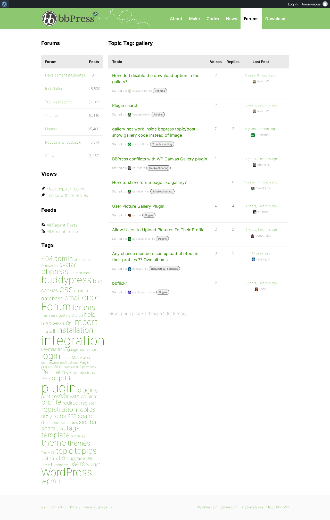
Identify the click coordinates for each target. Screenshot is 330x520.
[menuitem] (4, 4)
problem (89, 396)
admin (63, 258)
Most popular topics (65, 188)
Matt (269, 507)
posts (57, 396)
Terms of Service (95, 507)
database (52, 298)
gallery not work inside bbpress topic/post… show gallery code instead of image (155, 132)
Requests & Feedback (164, 268)
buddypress (66, 279)
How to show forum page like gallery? (149, 182)
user (47, 463)
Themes (160, 90)
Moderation (81, 357)
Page (84, 362)
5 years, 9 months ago (260, 75)
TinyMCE (48, 452)
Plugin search (125, 105)
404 (47, 258)
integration (73, 340)
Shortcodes (69, 423)
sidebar (88, 421)
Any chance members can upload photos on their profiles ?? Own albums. (155, 256)
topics (85, 451)
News (231, 18)
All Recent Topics (63, 231)
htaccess (51, 323)
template (55, 435)
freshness (49, 315)
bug (98, 281)
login (50, 355)
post (45, 396)
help (89, 314)
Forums (251, 18)
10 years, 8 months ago (260, 105)
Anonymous (49, 266)
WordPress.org (207, 507)
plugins (88, 390)
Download (275, 18)
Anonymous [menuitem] (311, 4)
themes (79, 443)
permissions (84, 372)
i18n (67, 323)
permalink (89, 367)
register (88, 403)
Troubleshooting (162, 144)
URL (89, 458)
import (85, 322)
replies (87, 409)
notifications (69, 362)
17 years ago (261, 253)
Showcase (53, 155)
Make (194, 18)
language (70, 349)
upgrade (77, 458)
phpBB (61, 378)
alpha (92, 260)
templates (78, 436)
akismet (80, 260)
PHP (45, 378)
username (61, 465)
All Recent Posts (62, 225)
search (87, 416)
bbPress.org (68, 18)
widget (93, 464)
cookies (49, 290)
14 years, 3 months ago (260, 206)
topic (64, 450)
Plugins (158, 114)
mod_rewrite (50, 362)
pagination (51, 366)
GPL (44, 507)
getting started (71, 315)
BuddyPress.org (252, 507)
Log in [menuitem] (293, 4)
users (77, 464)
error (90, 297)
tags (73, 428)
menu (66, 357)
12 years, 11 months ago (260, 182)
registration (59, 409)
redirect (71, 403)
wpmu (50, 481)
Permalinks (56, 372)
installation (74, 330)
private (71, 396)
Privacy (75, 507)
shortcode (50, 422)
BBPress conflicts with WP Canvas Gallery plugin (159, 158)
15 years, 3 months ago (260, 229)
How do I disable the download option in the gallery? (155, 78)
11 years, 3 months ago (261, 129)
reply (46, 416)
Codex (213, 18)
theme (53, 442)
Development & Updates (65, 75)
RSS (72, 416)
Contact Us (59, 507)
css (66, 289)
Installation (54, 88)
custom (81, 290)
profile (51, 402)
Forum (56, 306)
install (48, 331)
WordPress (66, 472)
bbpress (54, 271)
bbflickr (119, 283)
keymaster (51, 349)
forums (83, 307)
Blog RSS (282, 507)
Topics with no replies (67, 195)
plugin (58, 387)
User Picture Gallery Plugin (138, 206)
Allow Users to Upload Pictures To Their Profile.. (159, 229)
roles (59, 416)
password (72, 366)
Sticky (60, 429)
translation (54, 457)
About (176, 18)
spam (48, 428)
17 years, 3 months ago (260, 283)
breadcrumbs (79, 273)
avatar (67, 264)
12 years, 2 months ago (260, 159)
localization (87, 350)
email (72, 297)
